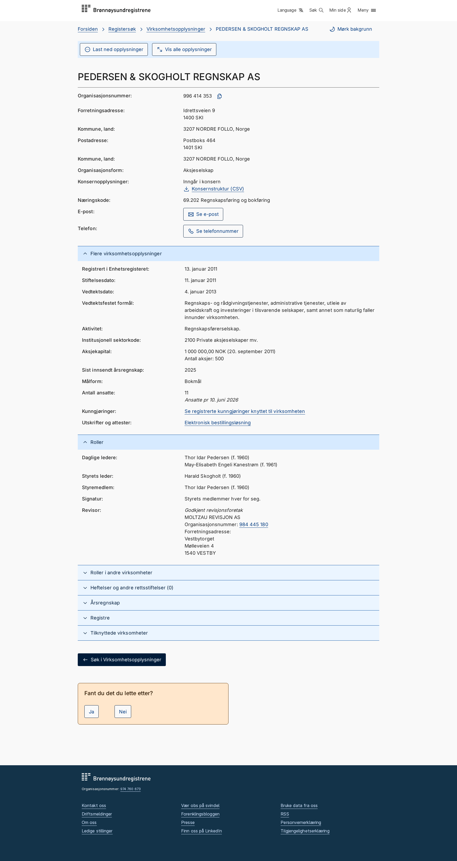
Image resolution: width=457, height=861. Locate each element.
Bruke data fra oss (299, 805)
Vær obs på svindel (200, 805)
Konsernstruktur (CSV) (218, 189)
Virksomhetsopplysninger (176, 29)
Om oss (89, 822)
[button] (291, 10)
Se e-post (207, 214)
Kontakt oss (94, 805)
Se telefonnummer (217, 231)
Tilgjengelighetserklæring (305, 830)
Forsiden (88, 29)
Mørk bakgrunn (354, 29)
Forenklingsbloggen (200, 814)
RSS (285, 814)
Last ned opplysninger (118, 49)
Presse (188, 822)
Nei (123, 711)
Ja (91, 711)
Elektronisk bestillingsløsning (218, 422)
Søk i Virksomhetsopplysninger (126, 659)
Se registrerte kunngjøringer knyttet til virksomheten (245, 411)
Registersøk (122, 29)
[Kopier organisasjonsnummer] (219, 96)
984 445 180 (253, 524)
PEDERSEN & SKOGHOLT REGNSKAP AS (262, 29)
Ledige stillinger (97, 830)
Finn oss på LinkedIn (201, 830)
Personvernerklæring (301, 822)
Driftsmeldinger (97, 814)
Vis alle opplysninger (188, 49)
